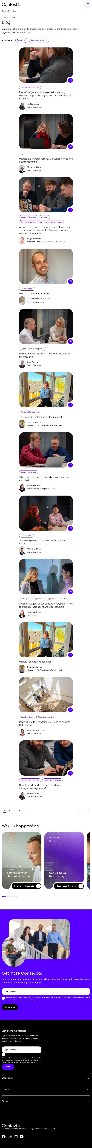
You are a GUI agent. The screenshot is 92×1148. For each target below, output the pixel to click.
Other (5, 1101)
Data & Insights (27, 288)
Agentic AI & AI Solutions (58, 599)
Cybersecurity (26, 154)
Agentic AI (39, 599)
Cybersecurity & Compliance (32, 349)
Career (6, 1090)
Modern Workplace (28, 217)
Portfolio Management (30, 412)
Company (7, 1078)
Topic (19, 40)
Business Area (37, 40)
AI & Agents (25, 599)
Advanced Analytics (46, 717)
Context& (5, 11)
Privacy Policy (30, 1000)
